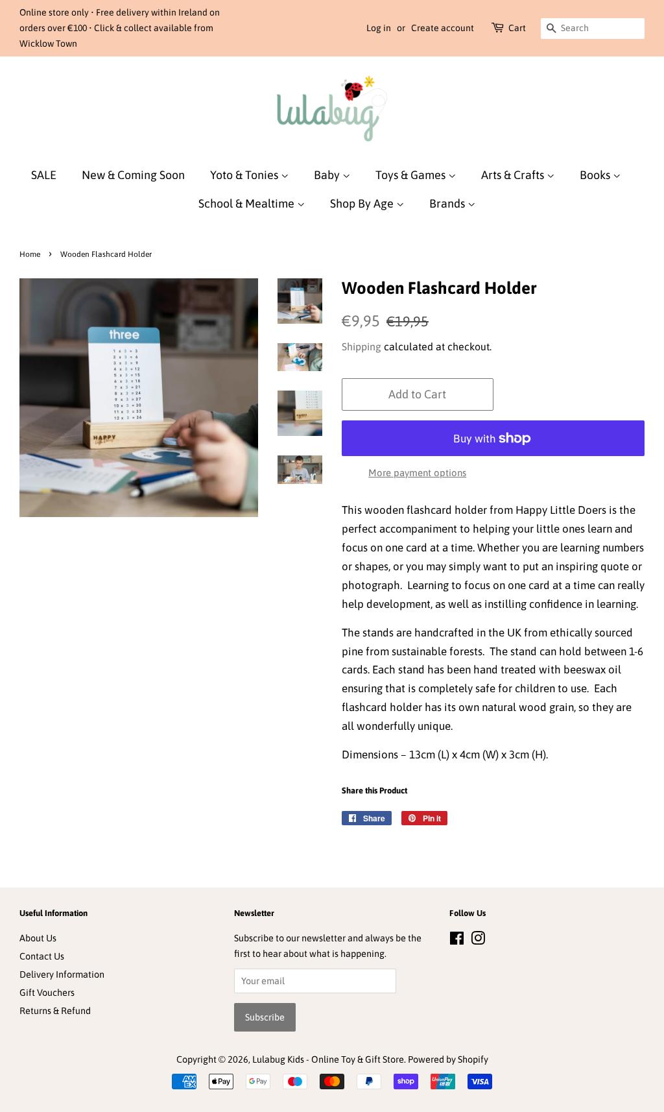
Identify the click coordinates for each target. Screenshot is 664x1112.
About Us (37, 938)
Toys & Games (411, 175)
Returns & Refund (55, 1011)
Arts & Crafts (514, 175)
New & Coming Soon (133, 175)
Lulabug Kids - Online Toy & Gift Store (328, 1059)
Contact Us (41, 956)
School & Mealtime (247, 203)
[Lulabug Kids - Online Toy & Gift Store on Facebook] (456, 941)
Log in (378, 28)
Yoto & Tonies (245, 175)
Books (596, 175)
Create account (442, 28)
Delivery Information (61, 974)
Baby (328, 175)
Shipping (361, 346)
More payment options (417, 472)
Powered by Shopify (448, 1059)
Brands (448, 203)
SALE (43, 175)
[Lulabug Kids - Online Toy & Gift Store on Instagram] (478, 941)
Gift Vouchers (47, 992)
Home (29, 254)
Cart (517, 28)
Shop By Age (363, 203)
